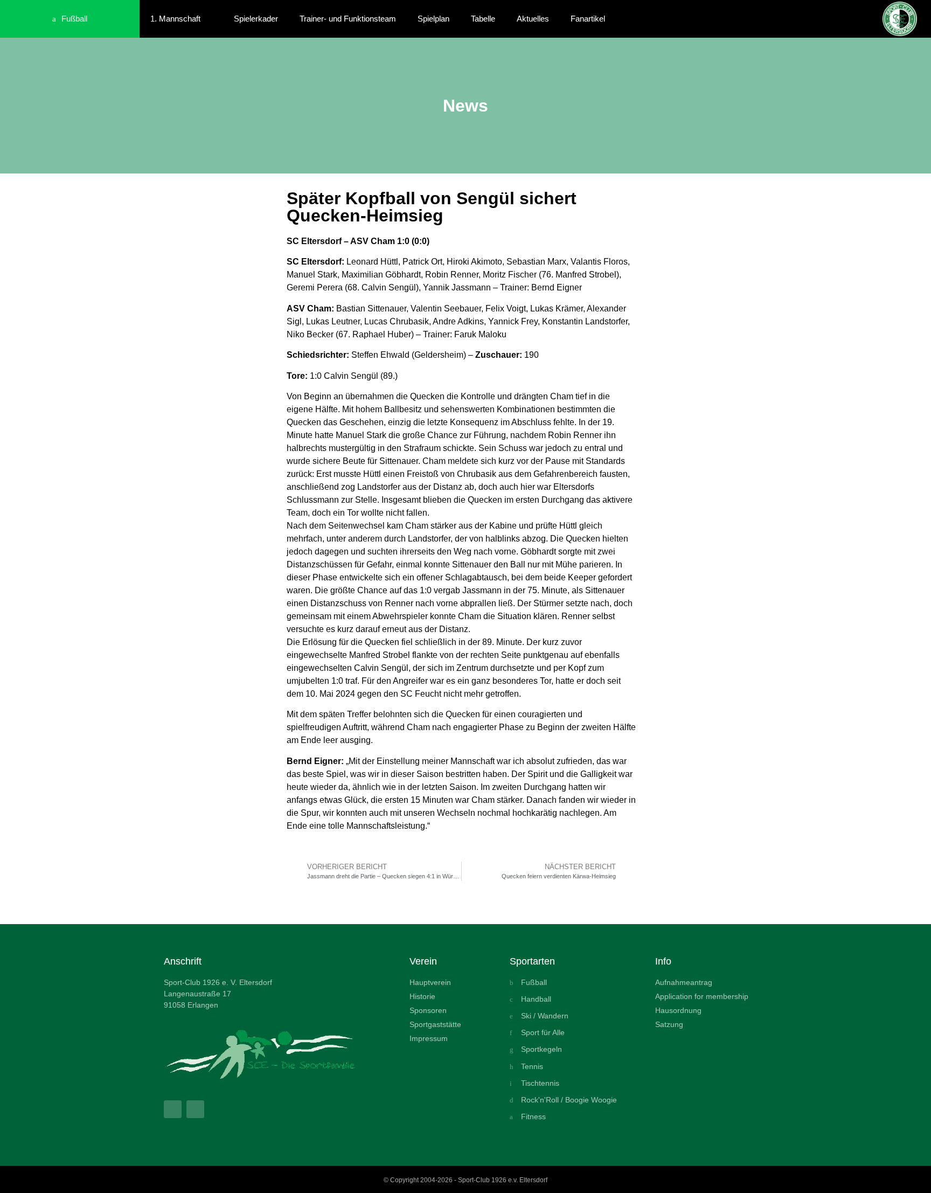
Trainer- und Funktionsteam (348, 18)
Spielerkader (256, 18)
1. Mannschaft (175, 18)
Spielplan (433, 18)
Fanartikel (588, 18)
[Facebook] (173, 1109)
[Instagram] (195, 1109)
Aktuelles (533, 18)
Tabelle (483, 18)
